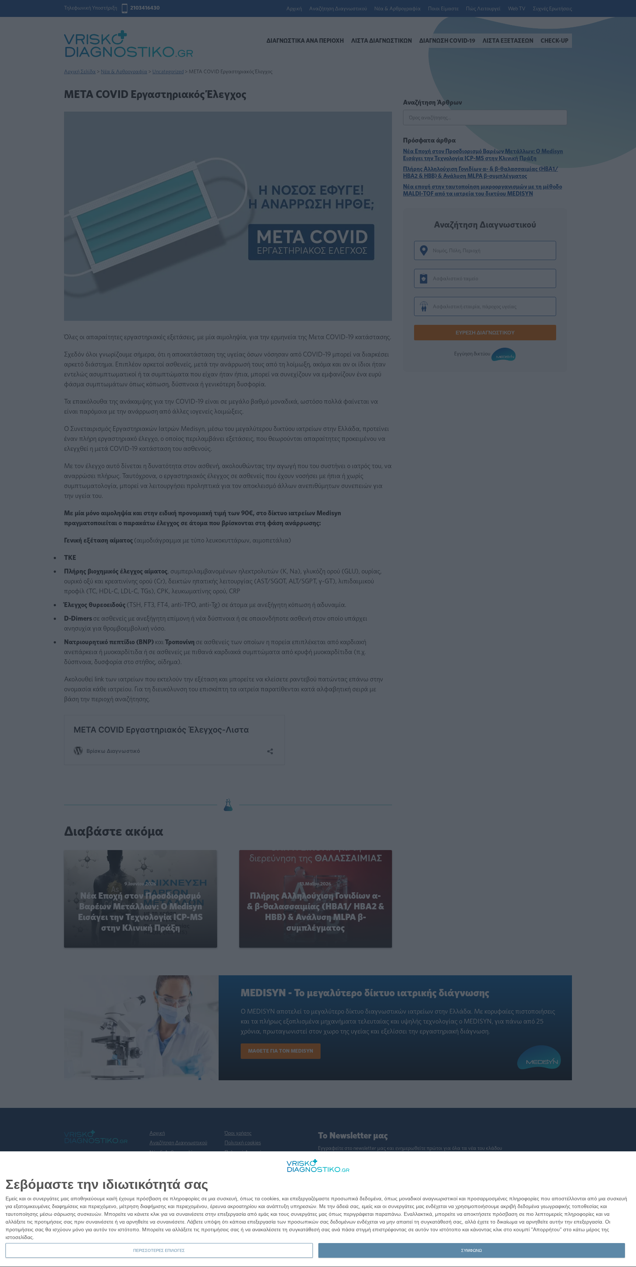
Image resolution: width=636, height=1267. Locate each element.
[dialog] (318, 1209)
